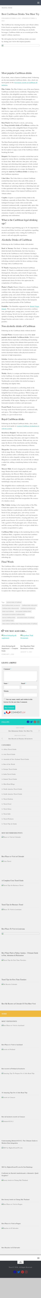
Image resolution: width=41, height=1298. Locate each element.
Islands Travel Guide (10, 779)
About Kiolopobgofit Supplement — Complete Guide (10, 648)
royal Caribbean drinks (8, 620)
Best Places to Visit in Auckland (12, 1044)
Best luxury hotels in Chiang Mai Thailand (15, 1199)
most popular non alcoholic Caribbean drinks (13, 614)
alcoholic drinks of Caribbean (14, 602)
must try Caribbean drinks (8, 617)
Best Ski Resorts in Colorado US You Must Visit (19, 1003)
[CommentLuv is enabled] (15, 713)
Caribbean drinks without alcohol (10, 608)
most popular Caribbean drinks (23, 611)
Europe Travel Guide (10, 769)
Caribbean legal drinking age (28, 608)
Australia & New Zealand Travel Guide (16, 759)
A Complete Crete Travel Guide (12, 880)
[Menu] (38, 2)
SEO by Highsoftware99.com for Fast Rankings (17, 1167)
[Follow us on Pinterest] (35, 722)
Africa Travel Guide (9, 749)
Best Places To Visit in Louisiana (13, 929)
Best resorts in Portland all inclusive (13, 1068)
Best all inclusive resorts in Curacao (13, 1117)
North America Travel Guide (12, 789)
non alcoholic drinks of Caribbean (25, 617)
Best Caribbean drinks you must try (11, 605)
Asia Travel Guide (9, 754)
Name (6, 683)
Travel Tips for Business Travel (12, 904)
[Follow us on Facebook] (28, 722)
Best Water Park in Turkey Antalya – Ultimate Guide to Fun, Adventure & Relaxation (20, 954)
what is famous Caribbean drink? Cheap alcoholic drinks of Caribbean (19, 623)
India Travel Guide (9, 774)
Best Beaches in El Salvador (11, 1247)
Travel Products (8, 819)
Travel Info (7, 814)
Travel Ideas (7, 809)
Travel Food (7, 8)
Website (6, 691)
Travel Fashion (8, 799)
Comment (7, 669)
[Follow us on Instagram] (38, 722)
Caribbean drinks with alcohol (29, 605)
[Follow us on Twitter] (31, 722)
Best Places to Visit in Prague (11, 1223)
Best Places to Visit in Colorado (13, 856)
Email (23, 683)
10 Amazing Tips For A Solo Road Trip (14, 1092)
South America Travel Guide (12, 794)
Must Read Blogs (9, 784)
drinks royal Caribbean (8, 611)
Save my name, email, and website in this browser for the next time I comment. (18, 700)
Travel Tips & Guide (10, 824)
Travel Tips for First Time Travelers (14, 979)
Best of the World (9, 764)
